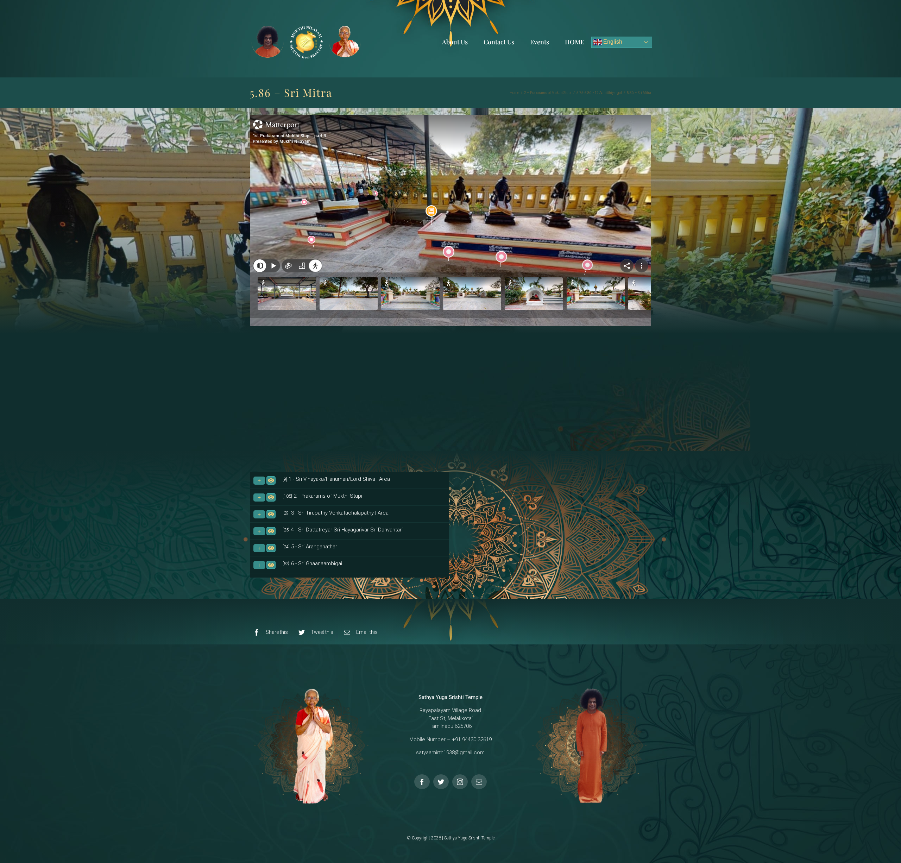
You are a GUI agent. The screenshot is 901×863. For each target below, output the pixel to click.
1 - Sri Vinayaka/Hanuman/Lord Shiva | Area (336, 479)
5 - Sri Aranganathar (310, 546)
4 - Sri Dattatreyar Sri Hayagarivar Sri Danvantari (343, 530)
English (612, 42)
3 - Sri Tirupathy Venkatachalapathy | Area (336, 513)
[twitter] (441, 781)
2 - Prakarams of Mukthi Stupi (322, 496)
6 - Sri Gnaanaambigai (312, 563)
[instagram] (460, 781)
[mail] (479, 781)
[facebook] (422, 781)
